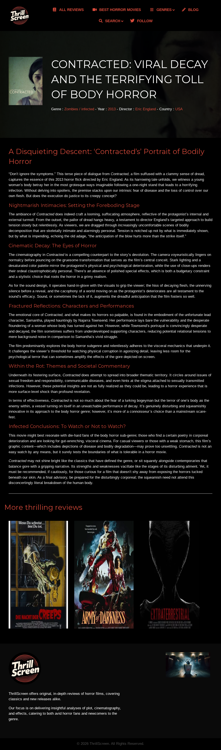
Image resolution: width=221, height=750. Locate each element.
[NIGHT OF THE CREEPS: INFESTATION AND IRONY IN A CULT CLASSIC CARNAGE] (38, 574)
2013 (112, 109)
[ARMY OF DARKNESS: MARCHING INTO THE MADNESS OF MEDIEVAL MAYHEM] (104, 574)
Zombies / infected (79, 109)
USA (179, 109)
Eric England (145, 109)
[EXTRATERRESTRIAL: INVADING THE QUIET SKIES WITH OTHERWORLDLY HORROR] (169, 574)
